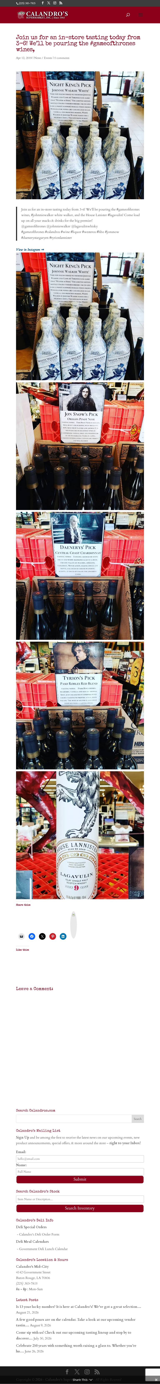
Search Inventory (80, 1208)
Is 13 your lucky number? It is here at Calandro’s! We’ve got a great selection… (78, 1307)
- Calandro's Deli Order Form (37, 1234)
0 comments (61, 58)
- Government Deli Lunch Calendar (42, 1249)
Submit (80, 1179)
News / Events (43, 58)
